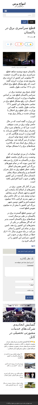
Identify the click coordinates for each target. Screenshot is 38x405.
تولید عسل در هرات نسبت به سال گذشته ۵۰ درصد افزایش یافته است (13, 385)
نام (32, 279)
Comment (30, 265)
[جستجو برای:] (19, 15)
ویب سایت (30, 290)
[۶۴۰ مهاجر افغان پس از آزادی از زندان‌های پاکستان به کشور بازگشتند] (30, 358)
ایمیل (31, 285)
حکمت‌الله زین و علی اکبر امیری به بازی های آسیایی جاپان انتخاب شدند (13, 375)
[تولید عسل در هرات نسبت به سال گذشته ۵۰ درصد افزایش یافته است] (30, 387)
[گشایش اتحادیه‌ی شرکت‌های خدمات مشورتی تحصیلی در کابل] (19, 321)
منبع (33, 245)
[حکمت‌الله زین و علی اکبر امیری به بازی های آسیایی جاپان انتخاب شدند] (30, 377)
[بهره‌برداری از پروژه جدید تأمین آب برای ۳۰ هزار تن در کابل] (30, 367)
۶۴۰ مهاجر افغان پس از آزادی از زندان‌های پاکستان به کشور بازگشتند (13, 355)
